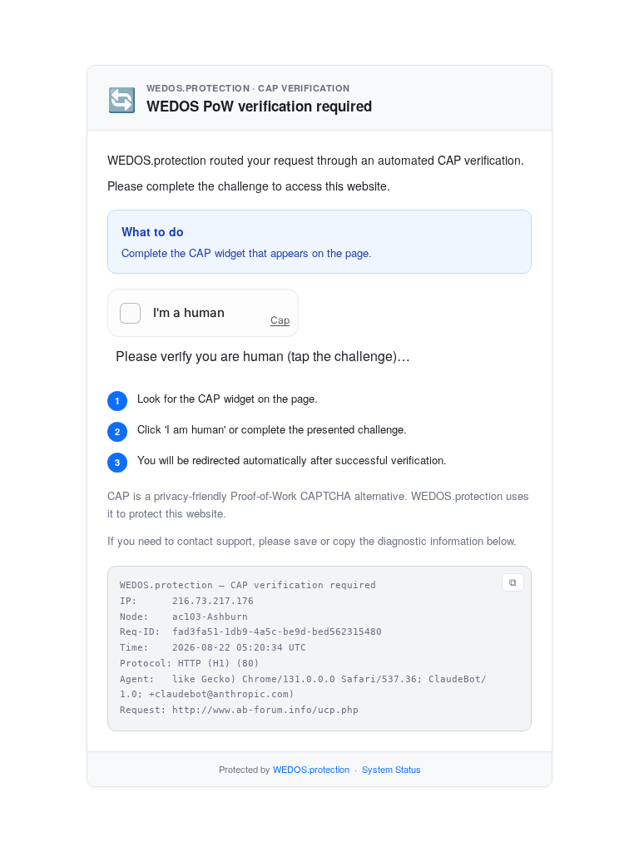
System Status (391, 768)
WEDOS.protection (311, 768)
